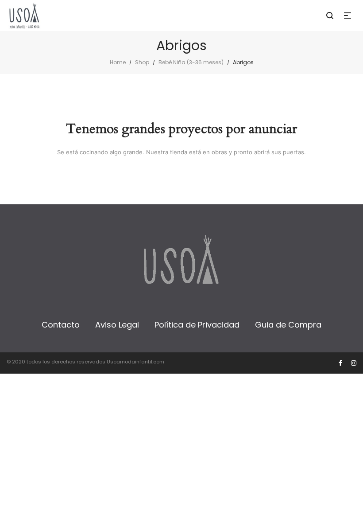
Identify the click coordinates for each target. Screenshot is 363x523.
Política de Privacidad (196, 324)
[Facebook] (340, 363)
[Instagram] (353, 363)
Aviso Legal (117, 324)
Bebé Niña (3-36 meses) (191, 62)
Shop (142, 62)
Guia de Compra (288, 324)
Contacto (61, 324)
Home (118, 62)
